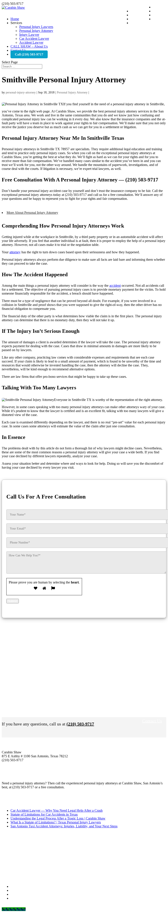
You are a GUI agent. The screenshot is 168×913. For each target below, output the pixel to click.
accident (115, 285)
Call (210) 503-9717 (29, 54)
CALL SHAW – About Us (29, 46)
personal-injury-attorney (21, 92)
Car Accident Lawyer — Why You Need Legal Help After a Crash (56, 810)
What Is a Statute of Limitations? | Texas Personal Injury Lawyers (55, 822)
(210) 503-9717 (80, 723)
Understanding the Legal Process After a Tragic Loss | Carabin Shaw (57, 818)
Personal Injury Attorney (36, 31)
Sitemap (55, 905)
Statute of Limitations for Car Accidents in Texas (44, 814)
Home (14, 19)
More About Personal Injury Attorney (32, 212)
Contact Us (152, 720)
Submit (12, 601)
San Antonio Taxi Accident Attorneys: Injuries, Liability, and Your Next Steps (63, 826)
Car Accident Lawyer (34, 38)
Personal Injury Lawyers (36, 27)
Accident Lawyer (31, 42)
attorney (15, 252)
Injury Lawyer (29, 34)
